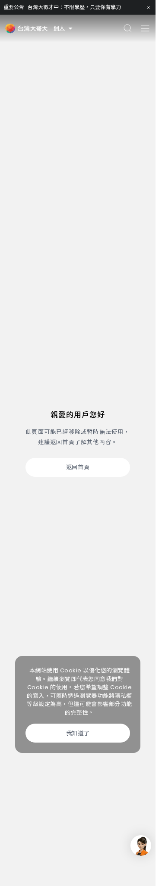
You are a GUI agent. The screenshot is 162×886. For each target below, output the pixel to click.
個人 (59, 28)
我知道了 (77, 733)
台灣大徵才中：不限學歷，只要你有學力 (74, 7)
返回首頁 (77, 467)
